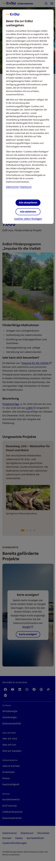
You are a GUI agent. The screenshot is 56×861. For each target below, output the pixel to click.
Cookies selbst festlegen (28, 219)
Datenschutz (12, 187)
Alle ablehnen (28, 211)
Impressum (26, 187)
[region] (28, 430)
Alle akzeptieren (28, 202)
